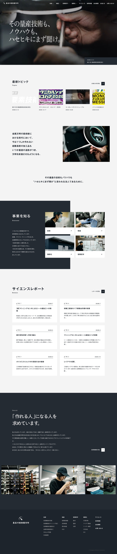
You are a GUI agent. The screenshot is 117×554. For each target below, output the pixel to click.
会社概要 (96, 3)
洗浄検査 (64, 523)
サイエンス (82, 3)
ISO (63, 529)
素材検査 (64, 526)
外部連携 (46, 535)
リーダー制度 (86, 526)
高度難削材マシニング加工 (51, 523)
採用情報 (89, 3)
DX (84, 532)
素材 (74, 520)
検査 (57, 3)
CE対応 (85, 529)
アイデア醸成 (87, 523)
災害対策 (85, 520)
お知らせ (102, 3)
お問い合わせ (110, 3)
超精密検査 (65, 520)
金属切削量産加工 (48, 529)
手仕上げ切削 (47, 532)
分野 (74, 526)
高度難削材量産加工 (49, 526)
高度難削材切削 (48, 520)
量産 (74, 523)
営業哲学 (65, 3)
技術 (51, 3)
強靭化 (74, 3)
